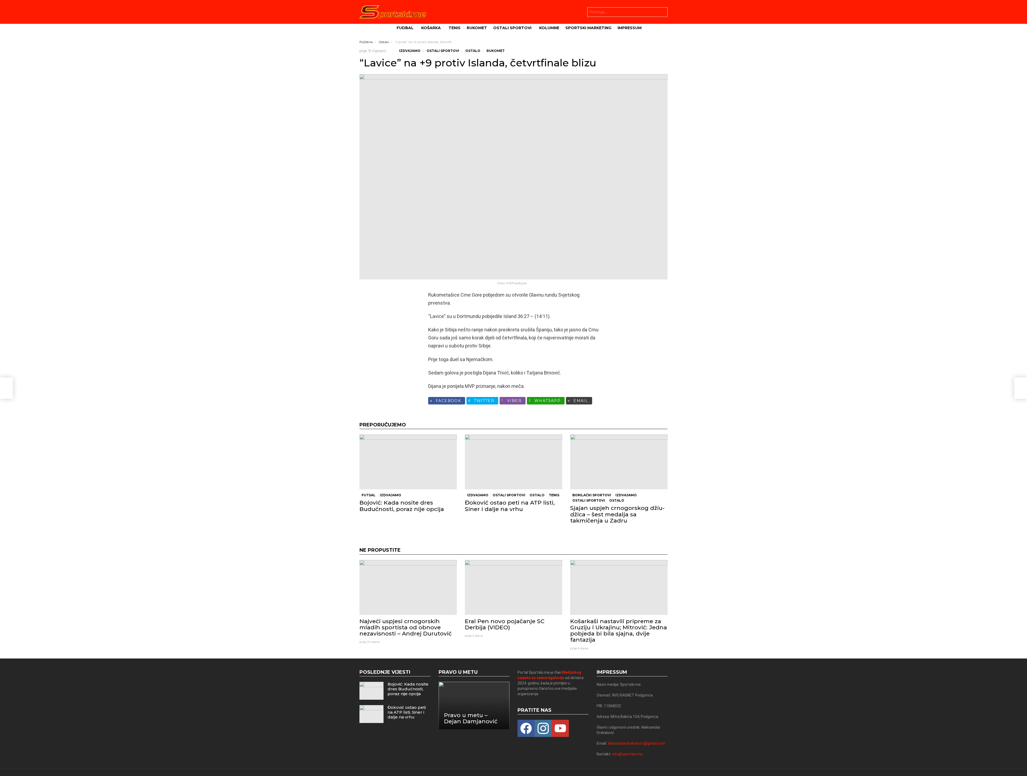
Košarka (431, 27)
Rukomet (477, 27)
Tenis (455, 27)
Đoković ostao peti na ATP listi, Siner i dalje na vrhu (510, 505)
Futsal (368, 495)
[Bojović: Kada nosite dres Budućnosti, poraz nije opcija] (408, 461)
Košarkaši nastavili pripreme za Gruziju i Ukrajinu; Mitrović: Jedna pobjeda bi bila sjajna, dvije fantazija (618, 630)
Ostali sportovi (512, 27)
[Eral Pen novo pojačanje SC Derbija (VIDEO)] (513, 587)
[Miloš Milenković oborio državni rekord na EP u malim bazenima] (6, 388)
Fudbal (405, 27)
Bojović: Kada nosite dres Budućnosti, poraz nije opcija (401, 505)
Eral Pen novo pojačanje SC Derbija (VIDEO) (505, 624)
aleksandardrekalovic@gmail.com (636, 743)
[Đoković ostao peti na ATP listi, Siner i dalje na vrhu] (513, 461)
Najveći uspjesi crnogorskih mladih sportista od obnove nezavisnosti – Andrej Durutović (405, 627)
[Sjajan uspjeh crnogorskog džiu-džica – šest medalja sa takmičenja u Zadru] (619, 461)
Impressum (630, 27)
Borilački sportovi (591, 495)
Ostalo (537, 495)
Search (662, 12)
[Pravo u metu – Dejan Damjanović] (474, 706)
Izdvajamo (390, 495)
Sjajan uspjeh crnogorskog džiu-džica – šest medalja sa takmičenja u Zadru (617, 514)
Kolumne (549, 27)
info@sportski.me (627, 754)
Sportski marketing (588, 27)
